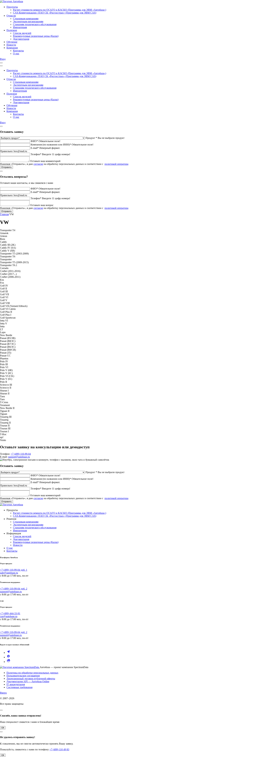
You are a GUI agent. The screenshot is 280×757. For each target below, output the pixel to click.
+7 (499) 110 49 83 (59, 749)
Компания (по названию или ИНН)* (51, 144)
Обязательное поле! (49, 141)
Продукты (12, 7)
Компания (12, 47)
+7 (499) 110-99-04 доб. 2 (13, 588)
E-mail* (35, 148)
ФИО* (34, 141)
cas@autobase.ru (8, 616)
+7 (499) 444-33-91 (10, 613)
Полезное (11, 30)
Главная (4, 214)
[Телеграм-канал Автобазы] (8, 652)
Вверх (3, 692)
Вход (3, 59)
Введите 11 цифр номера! (56, 154)
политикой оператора (116, 164)
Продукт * (91, 138)
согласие (38, 164)
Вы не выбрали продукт (111, 138)
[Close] (1, 65)
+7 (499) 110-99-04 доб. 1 (13, 569)
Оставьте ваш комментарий (45, 161)
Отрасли (11, 15)
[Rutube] (8, 661)
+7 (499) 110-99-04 (21, 454)
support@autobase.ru (19, 456)
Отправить (6, 167)
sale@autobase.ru (9, 572)
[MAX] (8, 657)
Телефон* (36, 154)
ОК (2, 728)
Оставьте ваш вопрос (41, 205)
